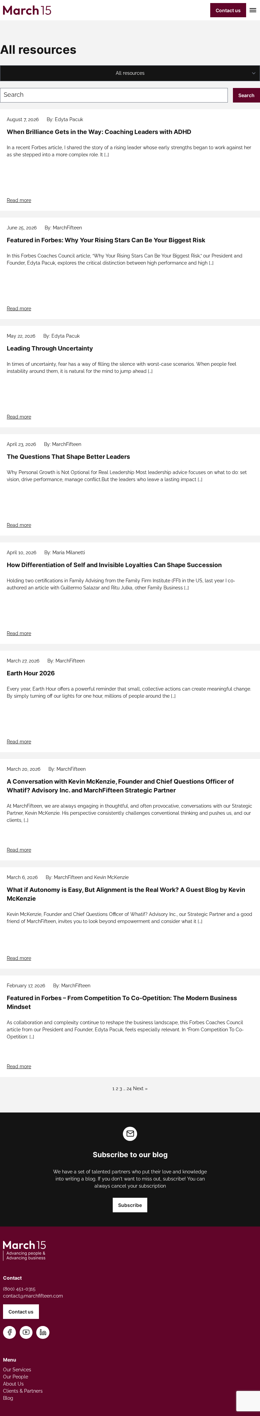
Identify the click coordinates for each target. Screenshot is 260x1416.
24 (129, 1088)
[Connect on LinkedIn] (43, 1332)
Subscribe (130, 1205)
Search (246, 95)
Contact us (228, 10)
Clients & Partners (23, 1391)
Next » (140, 1088)
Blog (8, 1398)
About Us (13, 1384)
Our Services (17, 1369)
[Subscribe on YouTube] (26, 1332)
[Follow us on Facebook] (9, 1332)
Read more (19, 200)
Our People (15, 1376)
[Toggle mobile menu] (251, 10)
